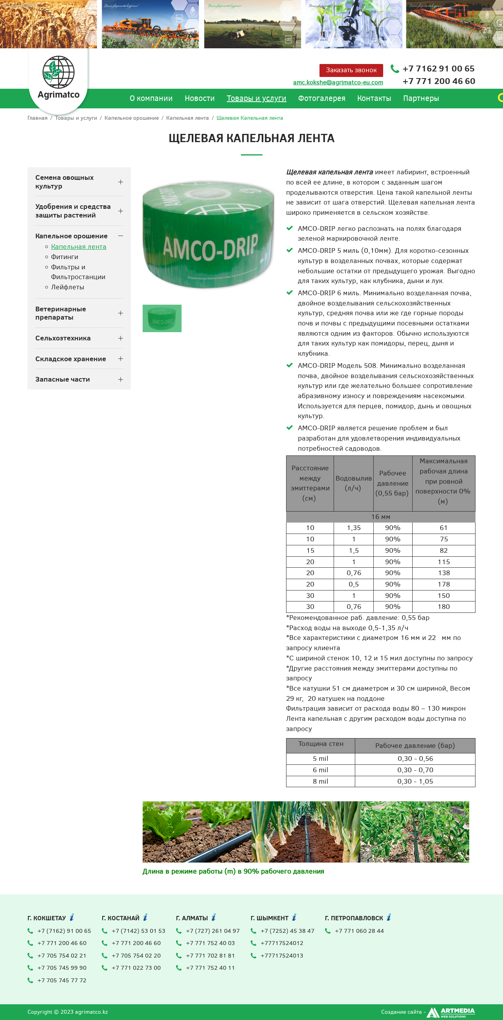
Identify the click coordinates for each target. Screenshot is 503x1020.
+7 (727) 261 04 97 (213, 931)
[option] (209, 233)
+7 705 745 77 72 (61, 980)
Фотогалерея (321, 98)
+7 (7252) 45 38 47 (287, 931)
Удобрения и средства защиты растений (73, 210)
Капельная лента (187, 118)
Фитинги (64, 256)
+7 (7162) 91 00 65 (64, 931)
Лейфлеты (67, 287)
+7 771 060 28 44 (359, 931)
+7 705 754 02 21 (61, 956)
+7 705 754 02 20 (136, 956)
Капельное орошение (132, 118)
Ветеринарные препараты (60, 313)
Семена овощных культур (64, 181)
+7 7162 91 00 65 (438, 68)
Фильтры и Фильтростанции (78, 272)
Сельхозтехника (63, 338)
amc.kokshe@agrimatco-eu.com (338, 82)
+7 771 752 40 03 (210, 943)
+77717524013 (282, 956)
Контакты (374, 98)
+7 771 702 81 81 (210, 956)
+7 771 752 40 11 (210, 968)
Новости (200, 98)
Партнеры (421, 98)
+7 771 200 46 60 (438, 81)
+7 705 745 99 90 (61, 968)
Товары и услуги (256, 98)
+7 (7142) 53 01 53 (138, 931)
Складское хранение (70, 359)
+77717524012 (282, 943)
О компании (151, 98)
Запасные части (62, 379)
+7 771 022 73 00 (136, 968)
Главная (38, 118)
